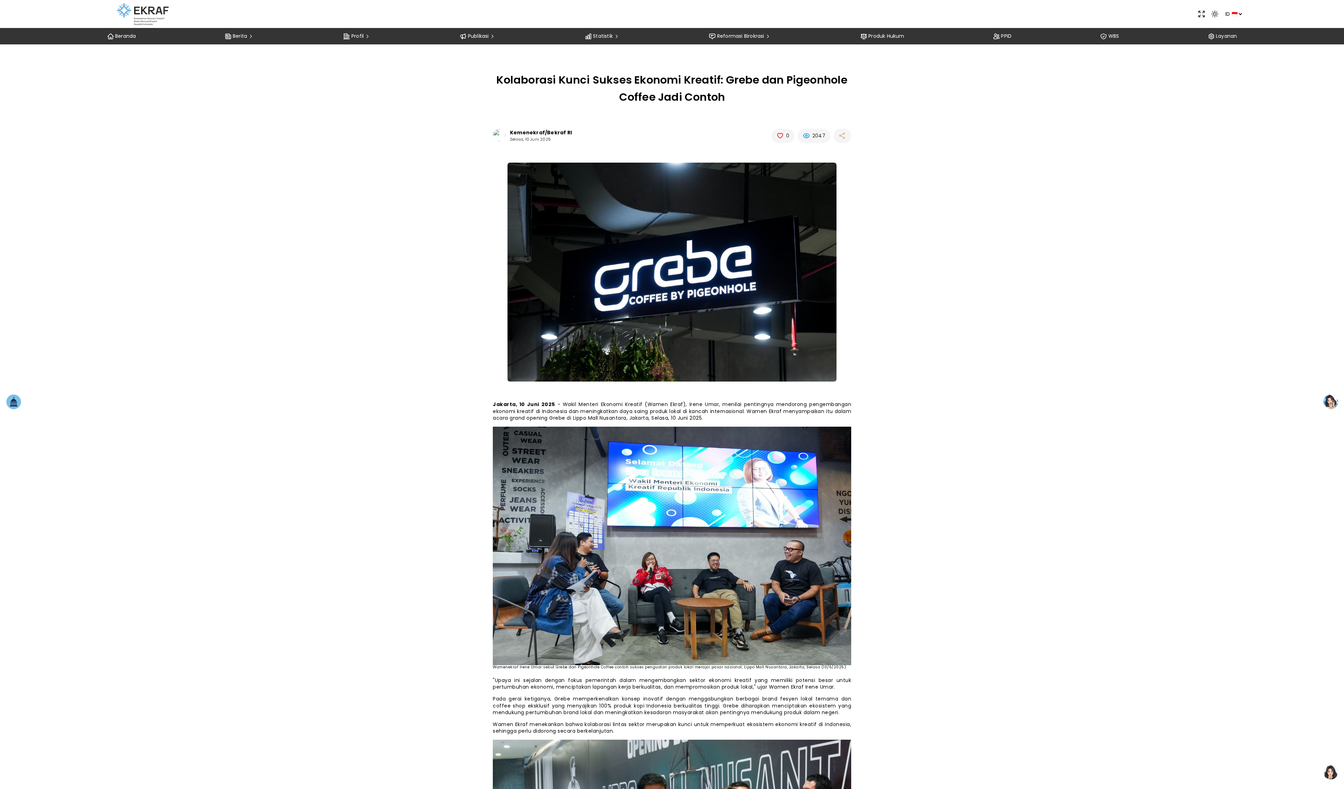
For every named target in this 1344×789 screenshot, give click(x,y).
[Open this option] (1201, 14)
